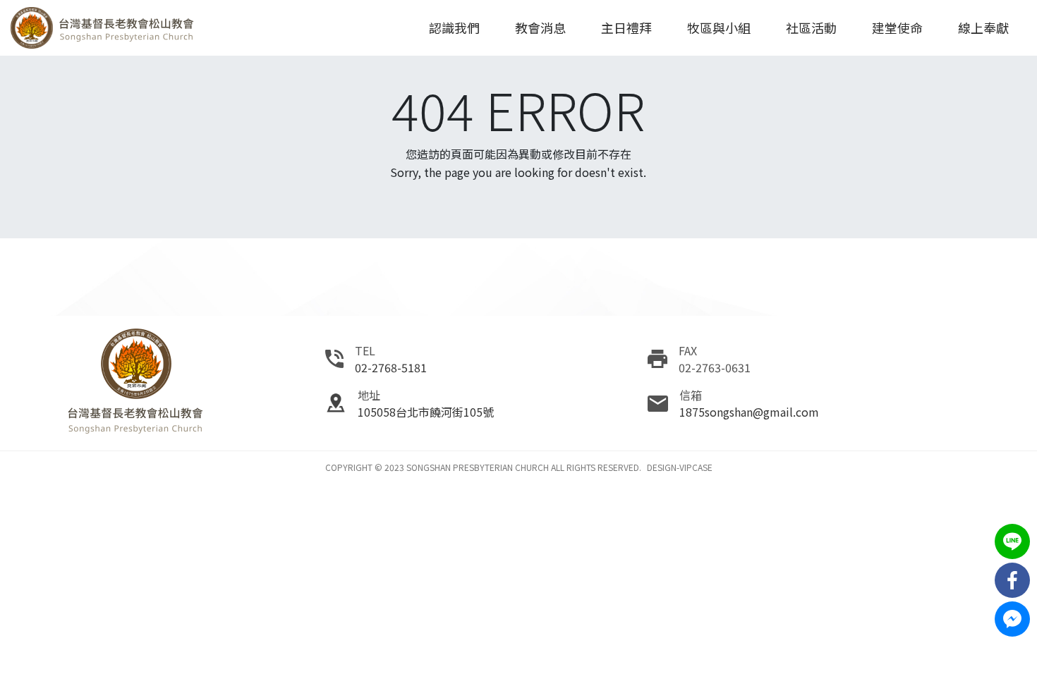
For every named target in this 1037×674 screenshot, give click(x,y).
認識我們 (454, 27)
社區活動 (811, 27)
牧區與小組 (719, 27)
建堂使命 (897, 27)
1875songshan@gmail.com (749, 411)
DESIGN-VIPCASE (679, 467)
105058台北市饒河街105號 (426, 411)
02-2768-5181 (391, 367)
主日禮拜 (626, 27)
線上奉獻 (983, 27)
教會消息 (540, 27)
